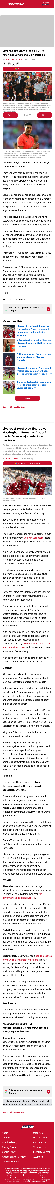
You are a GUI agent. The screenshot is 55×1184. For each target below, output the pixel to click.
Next (44, 115)
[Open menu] (4, 3)
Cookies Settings (10, 1161)
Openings (38, 1132)
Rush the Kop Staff (14, 59)
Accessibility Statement (14, 1156)
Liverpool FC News (17, 407)
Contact (6, 1137)
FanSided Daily (9, 1142)
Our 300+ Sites (40, 1137)
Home (5, 407)
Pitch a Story (39, 1142)
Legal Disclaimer (41, 1152)
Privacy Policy (9, 1147)
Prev (10, 115)
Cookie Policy (9, 1152)
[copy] (18, 64)
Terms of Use (40, 1147)
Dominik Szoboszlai (34, 537)
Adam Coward (12, 458)
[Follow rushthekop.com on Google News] (48, 309)
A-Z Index (38, 1156)
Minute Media (14, 1168)
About (5, 1132)
